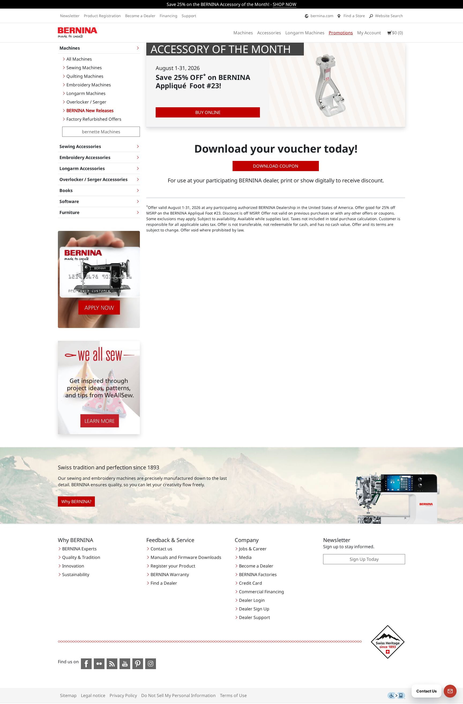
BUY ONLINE (208, 112)
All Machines (79, 59)
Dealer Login (252, 600)
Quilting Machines (84, 76)
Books (66, 190)
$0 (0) (397, 33)
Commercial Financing (261, 592)
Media (245, 557)
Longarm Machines (304, 33)
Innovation (73, 566)
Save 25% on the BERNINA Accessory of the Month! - (231, 4)
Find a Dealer (164, 583)
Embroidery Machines (88, 85)
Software (69, 201)
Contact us (161, 549)
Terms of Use (233, 695)
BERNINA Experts (79, 549)
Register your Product (173, 566)
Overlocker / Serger (86, 102)
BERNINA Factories (258, 574)
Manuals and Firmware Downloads (186, 557)
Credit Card (250, 583)
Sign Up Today (364, 559)
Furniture (69, 212)
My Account (369, 33)
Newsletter (70, 15)
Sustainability (75, 574)
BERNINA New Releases (90, 110)
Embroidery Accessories (84, 157)
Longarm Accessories (82, 168)
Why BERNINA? (76, 501)
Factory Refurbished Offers (93, 119)
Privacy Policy (123, 695)
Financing (168, 15)
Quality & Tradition (81, 557)
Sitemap (68, 695)
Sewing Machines (84, 68)
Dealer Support (254, 617)
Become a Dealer (140, 15)
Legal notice (93, 695)
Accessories (269, 33)
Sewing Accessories (80, 146)
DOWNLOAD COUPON (275, 166)
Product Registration (102, 15)
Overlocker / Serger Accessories (93, 179)
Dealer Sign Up (254, 609)
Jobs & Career (253, 549)
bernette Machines (101, 132)
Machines (243, 33)
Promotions (341, 33)
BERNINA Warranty (170, 574)
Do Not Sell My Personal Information (178, 695)
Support (189, 15)
